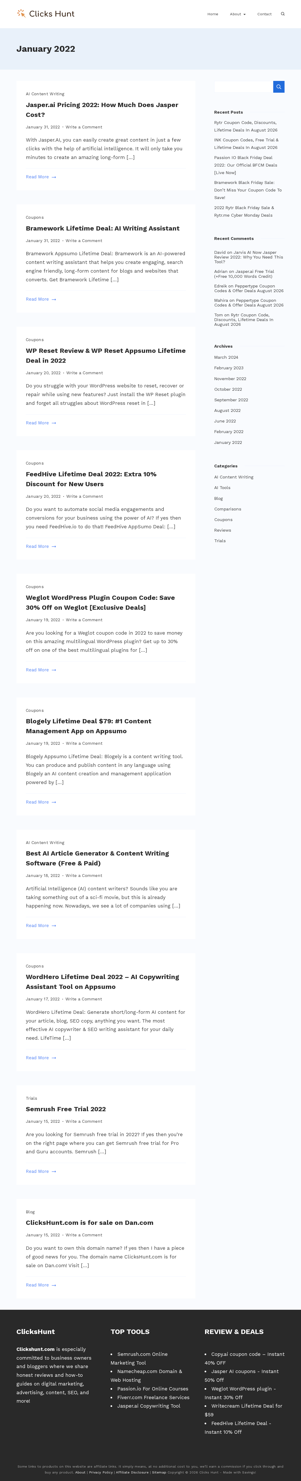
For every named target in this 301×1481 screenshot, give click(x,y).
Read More (37, 176)
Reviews (222, 530)
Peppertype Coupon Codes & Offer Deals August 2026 (249, 288)
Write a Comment (84, 127)
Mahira (221, 300)
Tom (218, 314)
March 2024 (226, 357)
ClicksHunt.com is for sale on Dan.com (90, 1222)
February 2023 (228, 367)
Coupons (35, 217)
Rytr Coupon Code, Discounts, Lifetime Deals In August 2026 (243, 319)
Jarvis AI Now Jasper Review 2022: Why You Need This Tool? (248, 257)
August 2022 (227, 410)
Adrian (221, 271)
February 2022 (228, 431)
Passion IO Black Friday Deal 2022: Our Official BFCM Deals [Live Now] (245, 165)
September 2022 (231, 399)
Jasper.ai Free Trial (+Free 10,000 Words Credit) (244, 274)
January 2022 (228, 442)
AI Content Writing (45, 94)
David (220, 252)
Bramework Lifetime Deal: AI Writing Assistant (103, 228)
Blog (30, 1212)
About (235, 14)
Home (212, 14)
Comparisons (227, 508)
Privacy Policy (101, 1472)
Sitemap (159, 1472)
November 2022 (230, 378)
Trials (31, 1098)
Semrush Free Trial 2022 (66, 1109)
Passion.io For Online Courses (152, 1389)
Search (279, 87)
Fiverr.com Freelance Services (153, 1397)
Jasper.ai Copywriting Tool (148, 1406)
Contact (264, 14)
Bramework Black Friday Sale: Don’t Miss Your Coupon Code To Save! (248, 190)
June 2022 (225, 420)
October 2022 (228, 389)
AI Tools (222, 487)
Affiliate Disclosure (132, 1472)
